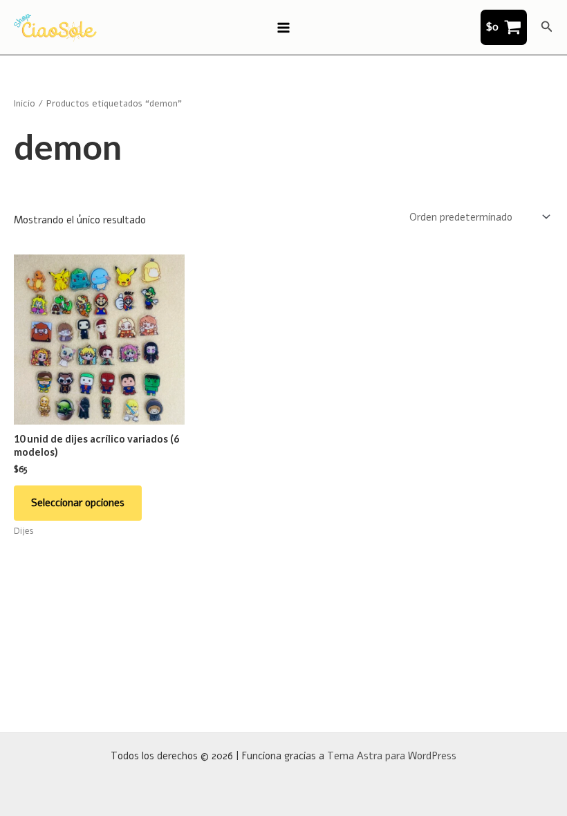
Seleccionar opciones (77, 503)
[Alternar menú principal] (283, 27)
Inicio (24, 103)
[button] (547, 27)
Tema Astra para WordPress (391, 756)
